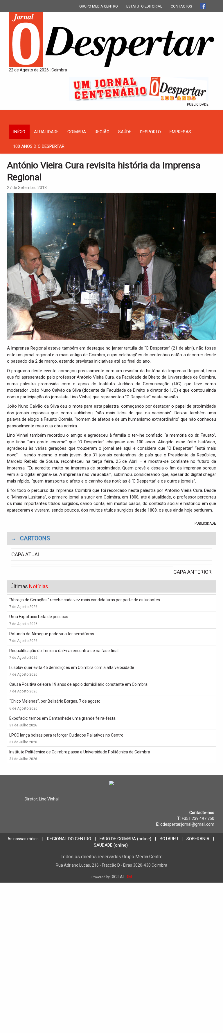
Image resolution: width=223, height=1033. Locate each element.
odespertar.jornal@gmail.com (187, 824)
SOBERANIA (197, 838)
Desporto (150, 131)
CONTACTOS (181, 6)
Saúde (124, 131)
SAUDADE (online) (111, 845)
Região (102, 131)
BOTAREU (169, 838)
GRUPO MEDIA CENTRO (98, 6)
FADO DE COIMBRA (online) (125, 838)
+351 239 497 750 (197, 818)
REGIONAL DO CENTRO (69, 838)
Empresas (180, 131)
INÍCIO (19, 131)
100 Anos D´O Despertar (38, 146)
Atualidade (46, 131)
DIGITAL (111, 876)
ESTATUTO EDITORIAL (144, 6)
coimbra (76, 131)
